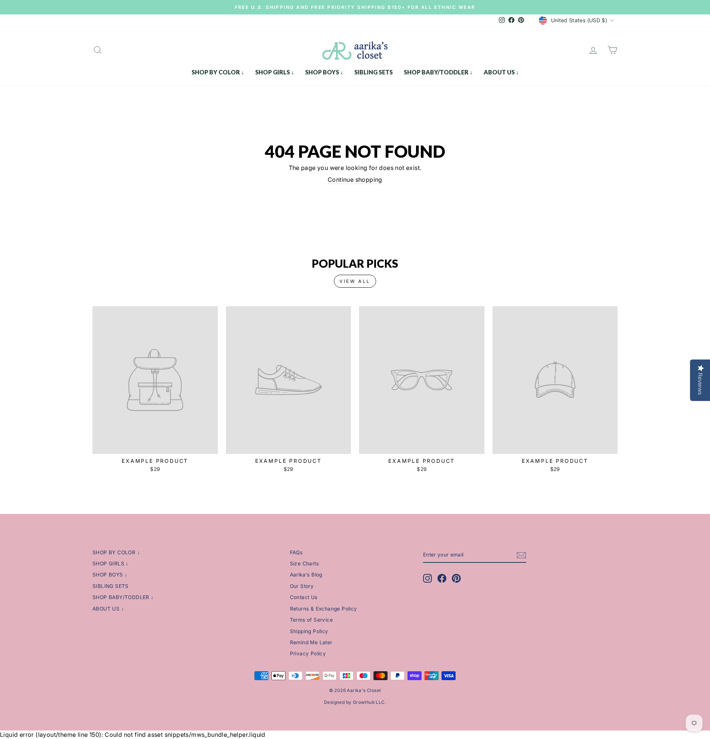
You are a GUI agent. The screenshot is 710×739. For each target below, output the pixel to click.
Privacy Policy (308, 653)
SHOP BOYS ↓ (324, 72)
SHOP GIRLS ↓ (274, 72)
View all (355, 281)
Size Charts (304, 563)
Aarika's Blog (306, 575)
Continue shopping (355, 179)
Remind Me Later (311, 642)
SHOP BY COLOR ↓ (218, 72)
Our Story (302, 586)
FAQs (296, 552)
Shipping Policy (309, 631)
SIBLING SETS (373, 72)
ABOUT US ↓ (501, 72)
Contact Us (304, 597)
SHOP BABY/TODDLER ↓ (438, 72)
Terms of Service (311, 620)
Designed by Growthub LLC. (355, 702)
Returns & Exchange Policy (323, 609)
